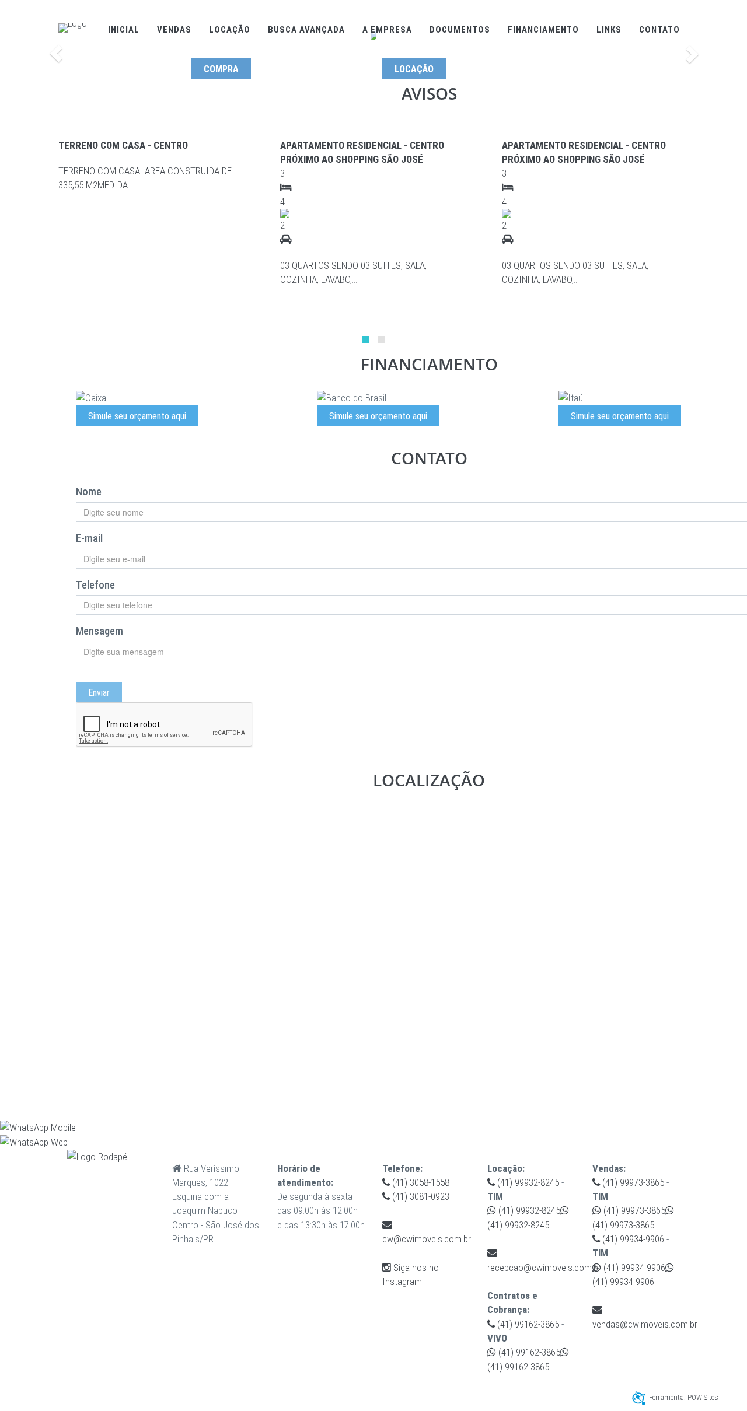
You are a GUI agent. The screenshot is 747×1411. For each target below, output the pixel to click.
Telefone (95, 585)
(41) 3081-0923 (419, 1196)
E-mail (89, 538)
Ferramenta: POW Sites (683, 1397)
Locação (229, 29)
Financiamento (543, 29)
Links (609, 29)
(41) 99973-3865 (632, 1182)
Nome (89, 491)
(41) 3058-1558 (419, 1182)
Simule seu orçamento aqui (137, 416)
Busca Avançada (306, 29)
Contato (659, 29)
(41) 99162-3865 (527, 1324)
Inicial (123, 29)
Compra (221, 69)
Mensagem (99, 631)
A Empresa (387, 29)
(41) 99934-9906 (632, 1239)
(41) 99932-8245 (527, 1182)
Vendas (174, 29)
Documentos (460, 29)
